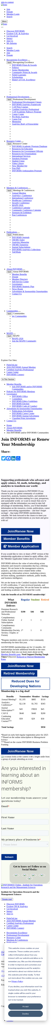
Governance (17, 284)
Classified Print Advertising (23, 418)
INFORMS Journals (20, 237)
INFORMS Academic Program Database (29, 146)
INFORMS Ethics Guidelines (24, 401)
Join (8, 9)
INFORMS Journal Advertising (25, 416)
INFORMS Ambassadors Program (27, 171)
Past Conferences (19, 215)
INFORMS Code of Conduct (24, 406)
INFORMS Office (20, 396)
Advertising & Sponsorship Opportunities (30, 291)
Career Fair (17, 119)
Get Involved (12, 36)
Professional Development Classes (26, 102)
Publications (12, 232)
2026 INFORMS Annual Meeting (21, 367)
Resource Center (14, 141)
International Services (21, 156)
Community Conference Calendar (26, 210)
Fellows (15, 67)
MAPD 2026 (17, 205)
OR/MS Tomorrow (20, 245)
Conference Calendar (21, 208)
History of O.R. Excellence (23, 80)
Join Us (10, 41)
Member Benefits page (11, 654)
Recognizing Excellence (17, 60)
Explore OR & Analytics (17, 906)
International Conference (22, 198)
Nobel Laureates (19, 75)
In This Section (8, 379)
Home (9, 425)
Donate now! (7, 899)
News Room (17, 289)
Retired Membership (19, 673)
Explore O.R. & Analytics (18, 33)
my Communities (19, 316)
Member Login (13, 14)
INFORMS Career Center (23, 413)
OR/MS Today (18, 240)
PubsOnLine (12, 365)
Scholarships (17, 77)
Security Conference (21, 203)
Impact (9, 38)
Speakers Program (20, 158)
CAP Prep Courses (20, 107)
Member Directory (20, 279)
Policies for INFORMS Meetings (21, 391)
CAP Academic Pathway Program (26, 112)
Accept (25, 1006)
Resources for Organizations (24, 154)
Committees (17, 399)
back (9, 62)
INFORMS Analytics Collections (26, 249)
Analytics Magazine (20, 242)
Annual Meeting (19, 193)
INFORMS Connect (15, 374)
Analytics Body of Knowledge (25, 124)
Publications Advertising (22, 411)
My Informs (12, 43)
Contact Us (17, 294)
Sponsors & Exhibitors (21, 212)
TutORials (16, 252)
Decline (25, 1014)
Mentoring (16, 121)
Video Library (18, 163)
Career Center (18, 114)
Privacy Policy (17, 981)
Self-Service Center (20, 281)
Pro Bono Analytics (20, 117)
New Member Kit (19, 166)
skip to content (7, 2)
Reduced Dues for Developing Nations (25, 683)
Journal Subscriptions (21, 247)
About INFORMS (15, 269)
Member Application (23, 546)
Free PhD (16, 168)
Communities (12, 311)
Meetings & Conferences (17, 188)
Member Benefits (19, 274)
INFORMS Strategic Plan (23, 286)
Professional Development (18, 97)
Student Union (18, 161)
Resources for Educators (22, 149)
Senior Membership (20, 70)
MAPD (10, 333)
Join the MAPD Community (24, 341)
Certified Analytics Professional (25, 109)
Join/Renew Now (20, 531)
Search (9, 48)
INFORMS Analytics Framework (26, 104)
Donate (10, 12)
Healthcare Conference (22, 200)
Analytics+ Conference (22, 195)
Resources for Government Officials (27, 151)
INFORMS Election (20, 404)
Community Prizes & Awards (24, 72)
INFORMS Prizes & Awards (24, 65)
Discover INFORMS (16, 31)
